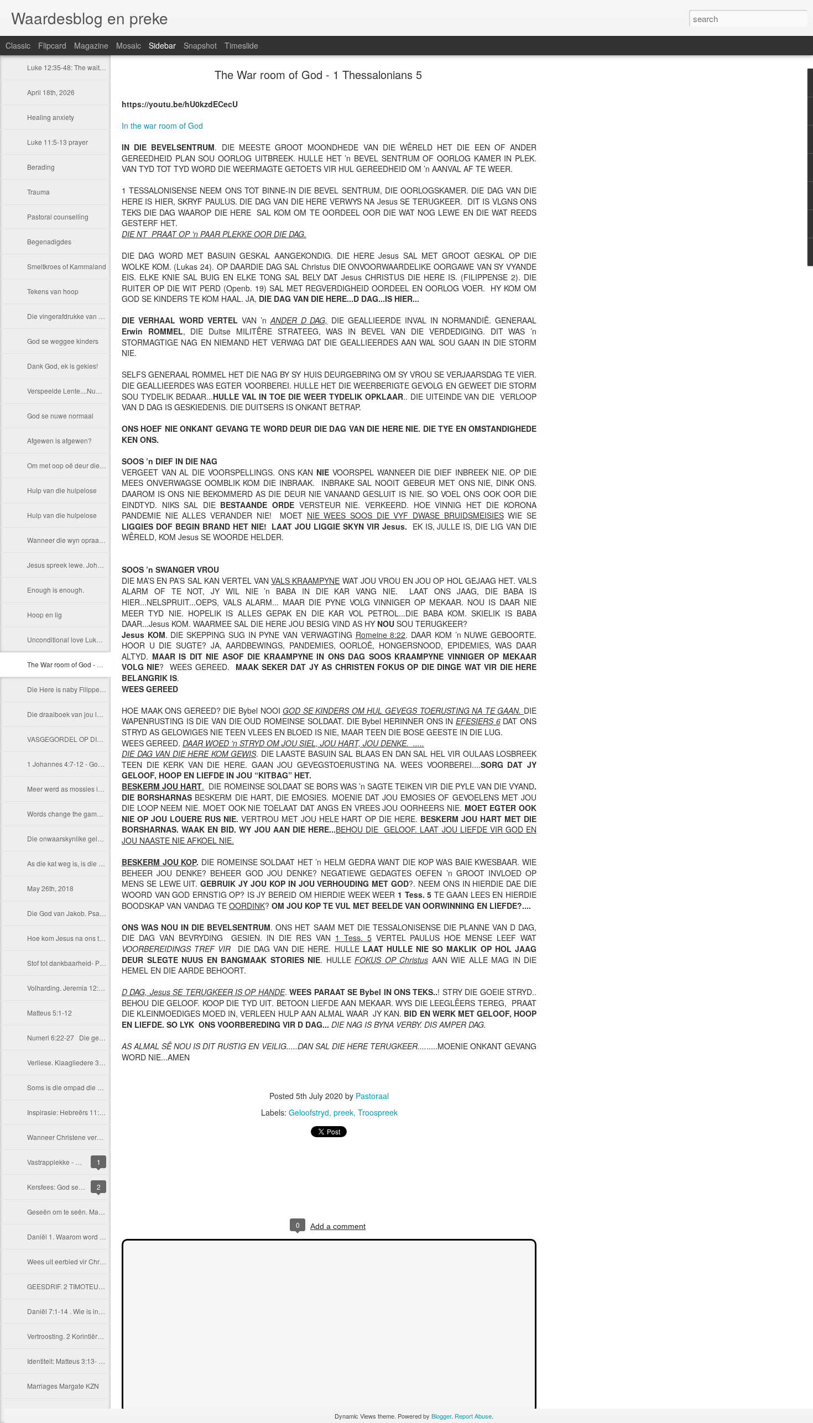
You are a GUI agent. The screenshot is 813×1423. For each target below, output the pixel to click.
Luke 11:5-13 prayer (57, 142)
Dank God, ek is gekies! (62, 365)
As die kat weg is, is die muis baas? (80, 863)
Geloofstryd (309, 1112)
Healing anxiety (50, 117)
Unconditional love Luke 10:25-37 (78, 639)
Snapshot (200, 45)
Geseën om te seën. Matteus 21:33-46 (84, 1211)
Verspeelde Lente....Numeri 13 (72, 390)
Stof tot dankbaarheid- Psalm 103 (77, 962)
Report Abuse (473, 1415)
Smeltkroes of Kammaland (66, 266)
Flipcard (52, 45)
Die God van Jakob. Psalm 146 (73, 913)
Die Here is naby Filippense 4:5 (74, 689)
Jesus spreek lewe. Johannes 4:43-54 (84, 564)
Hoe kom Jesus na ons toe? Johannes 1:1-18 (95, 938)
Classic (18, 45)
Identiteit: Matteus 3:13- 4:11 (69, 1361)
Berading (41, 166)
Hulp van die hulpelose (62, 490)
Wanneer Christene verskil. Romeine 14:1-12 (95, 1137)
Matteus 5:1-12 (49, 1012)
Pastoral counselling (57, 216)
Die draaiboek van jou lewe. (69, 714)
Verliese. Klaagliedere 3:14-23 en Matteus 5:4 (95, 1062)
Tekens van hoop (53, 291)
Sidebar (162, 45)
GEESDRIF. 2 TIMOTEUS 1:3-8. (74, 1286)
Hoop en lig (44, 614)
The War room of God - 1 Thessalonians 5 (89, 664)
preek (343, 1112)
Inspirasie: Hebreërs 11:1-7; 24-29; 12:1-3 (90, 1112)
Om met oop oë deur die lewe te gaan (83, 465)
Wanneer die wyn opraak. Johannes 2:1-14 (92, 540)
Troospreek (378, 1112)
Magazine (91, 45)
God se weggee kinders (62, 341)
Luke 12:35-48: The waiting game (77, 67)
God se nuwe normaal (60, 415)
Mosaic (128, 45)
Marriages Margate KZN (63, 1385)
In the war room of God (162, 125)
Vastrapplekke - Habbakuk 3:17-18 (79, 1161)
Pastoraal (372, 1095)
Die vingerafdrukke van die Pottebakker (86, 316)
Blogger (441, 1415)
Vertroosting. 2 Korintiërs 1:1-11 (74, 1336)
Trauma (38, 191)
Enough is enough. (55, 589)
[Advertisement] (597, 246)
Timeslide (241, 45)
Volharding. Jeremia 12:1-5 (67, 987)
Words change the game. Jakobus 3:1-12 (88, 813)
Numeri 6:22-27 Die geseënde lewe (82, 1037)
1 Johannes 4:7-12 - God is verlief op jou (88, 763)
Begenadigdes (49, 241)
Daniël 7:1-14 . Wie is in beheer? (76, 1311)
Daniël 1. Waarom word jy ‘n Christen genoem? (98, 1236)
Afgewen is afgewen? (59, 440)
